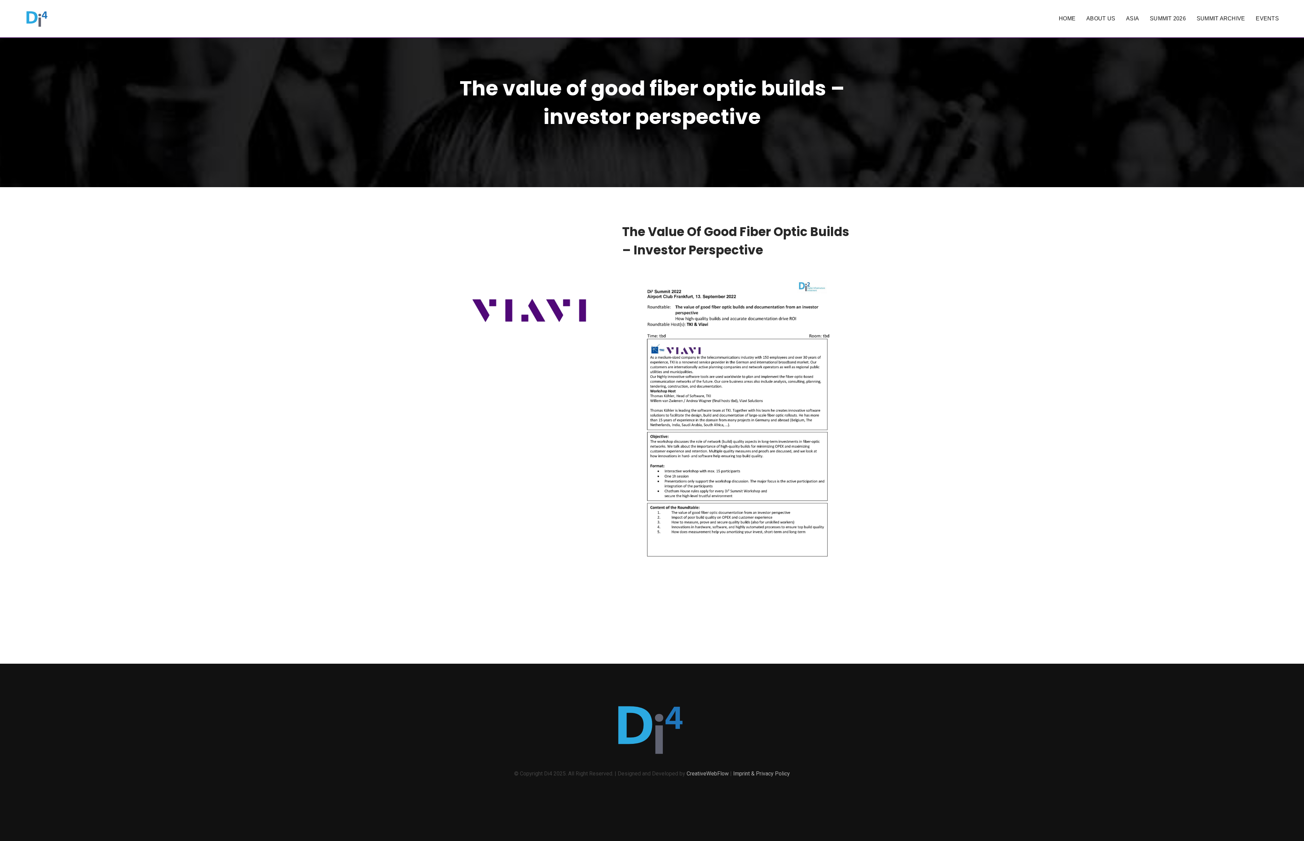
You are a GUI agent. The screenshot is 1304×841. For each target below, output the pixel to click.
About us (1100, 18)
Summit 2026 (1168, 18)
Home (1067, 18)
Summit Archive (1221, 18)
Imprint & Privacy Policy (761, 773)
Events (1267, 18)
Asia (1132, 18)
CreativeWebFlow (708, 773)
